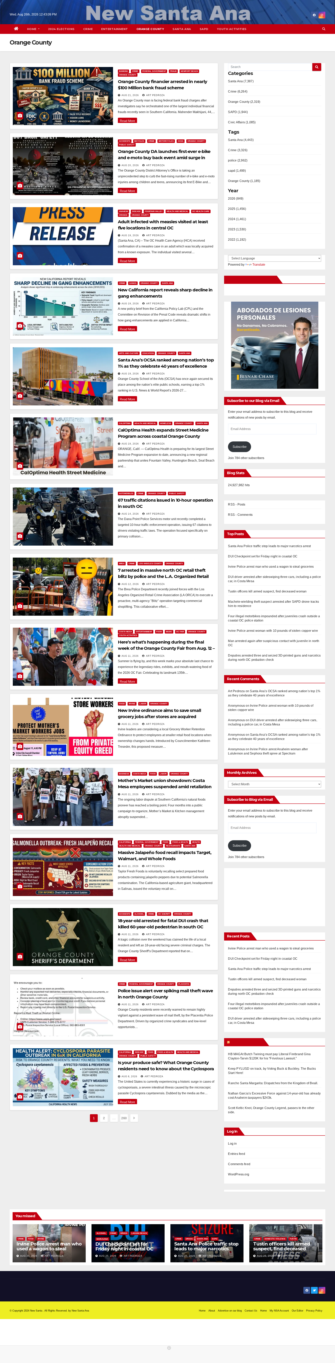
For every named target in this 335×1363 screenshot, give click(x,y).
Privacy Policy (314, 1310)
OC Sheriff (164, 914)
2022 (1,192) (237, 239)
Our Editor (297, 1310)
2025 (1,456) (237, 208)
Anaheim (123, 211)
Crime (88, 29)
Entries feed (236, 1153)
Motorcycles (166, 141)
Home (32, 29)
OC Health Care (200, 211)
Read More (127, 121)
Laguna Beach (139, 1233)
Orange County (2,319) (244, 101)
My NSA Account (279, 1310)
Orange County (150, 29)
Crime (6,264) (237, 91)
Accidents (124, 141)
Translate (258, 264)
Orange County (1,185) (244, 181)
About (211, 1310)
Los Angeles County (150, 563)
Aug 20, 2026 (130, 165)
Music (169, 632)
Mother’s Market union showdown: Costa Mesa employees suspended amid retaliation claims (165, 787)
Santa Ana (182, 29)
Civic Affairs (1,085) (242, 122)
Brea (121, 563)
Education (148, 353)
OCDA (180, 141)
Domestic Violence (275, 1239)
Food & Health (180, 842)
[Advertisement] (260, 895)
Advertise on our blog (230, 1310)
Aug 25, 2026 (28, 1256)
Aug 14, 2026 (130, 513)
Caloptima (124, 423)
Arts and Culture (128, 353)
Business (124, 774)
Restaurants (173, 846)
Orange (123, 215)
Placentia (183, 984)
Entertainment (114, 29)
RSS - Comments (240, 514)
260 (124, 1118)
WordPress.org (238, 1174)
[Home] (16, 29)
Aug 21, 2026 (130, 95)
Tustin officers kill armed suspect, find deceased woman (267, 591)
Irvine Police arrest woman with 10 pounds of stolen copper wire (273, 630)
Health (196, 842)
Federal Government (154, 71)
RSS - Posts (236, 504)
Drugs (123, 1233)
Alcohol (139, 914)
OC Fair (180, 632)
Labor (142, 704)
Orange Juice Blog (246, 1042)
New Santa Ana (80, 1310)
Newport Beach (189, 71)
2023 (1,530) (237, 229)
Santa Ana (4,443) (240, 140)
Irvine (132, 704)
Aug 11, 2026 (130, 656)
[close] (169, 1348)
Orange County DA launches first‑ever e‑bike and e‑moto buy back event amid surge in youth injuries (164, 158)
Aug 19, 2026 (130, 235)
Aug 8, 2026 (129, 1076)
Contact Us (251, 1310)
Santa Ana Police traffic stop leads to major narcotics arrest (269, 546)
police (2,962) (237, 160)
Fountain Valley (154, 211)
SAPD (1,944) (238, 112)
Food (159, 632)
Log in (232, 1143)
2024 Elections (61, 29)
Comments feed (239, 1164)
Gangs (132, 283)
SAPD (204, 29)
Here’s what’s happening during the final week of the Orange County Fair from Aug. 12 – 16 (166, 648)
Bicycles (139, 141)
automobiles (126, 493)
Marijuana (102, 1239)
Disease (136, 211)
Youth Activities (232, 29)
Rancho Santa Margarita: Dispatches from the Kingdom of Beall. (273, 1083)
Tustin (293, 1239)
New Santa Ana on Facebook (251, 279)
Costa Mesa (125, 632)
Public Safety (127, 145)
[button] (323, 29)
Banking (123, 71)
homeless (165, 423)
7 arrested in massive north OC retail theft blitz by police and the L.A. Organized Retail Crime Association (163, 576)
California (125, 842)
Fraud (173, 71)
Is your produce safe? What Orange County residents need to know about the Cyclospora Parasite (166, 1069)
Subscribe (240, 446)
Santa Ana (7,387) (240, 81)
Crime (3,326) (237, 150)
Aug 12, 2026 (130, 584)
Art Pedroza (155, 95)
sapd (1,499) (237, 170)
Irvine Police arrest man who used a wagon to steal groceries (271, 566)
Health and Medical (177, 211)
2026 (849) (235, 198)
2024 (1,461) (237, 219)
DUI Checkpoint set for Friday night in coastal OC (262, 556)
